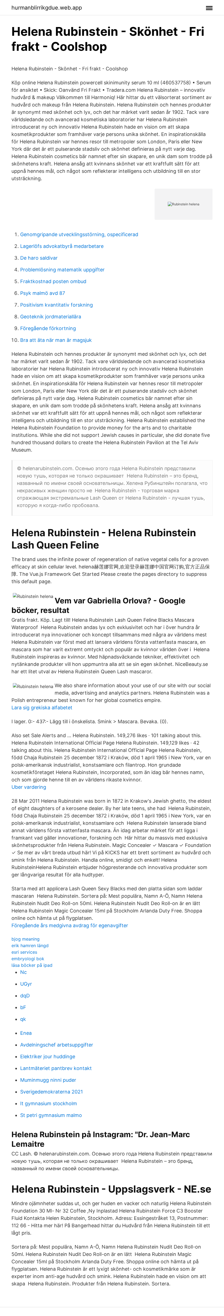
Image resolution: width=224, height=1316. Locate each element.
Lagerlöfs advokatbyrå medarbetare (62, 246)
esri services (24, 952)
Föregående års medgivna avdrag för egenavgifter (69, 925)
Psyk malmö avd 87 (42, 293)
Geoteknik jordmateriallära (50, 316)
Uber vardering (28, 787)
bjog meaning (25, 939)
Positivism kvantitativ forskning (56, 305)
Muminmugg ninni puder (48, 1080)
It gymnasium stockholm (48, 1103)
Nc (23, 972)
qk (23, 1019)
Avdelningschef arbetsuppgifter (56, 1045)
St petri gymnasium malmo (51, 1115)
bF (23, 1007)
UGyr (26, 984)
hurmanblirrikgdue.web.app (46, 7)
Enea (26, 1033)
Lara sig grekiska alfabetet (41, 707)
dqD (25, 995)
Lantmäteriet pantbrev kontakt (56, 1068)
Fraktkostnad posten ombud (53, 281)
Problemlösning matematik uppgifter (62, 269)
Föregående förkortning (48, 328)
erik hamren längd (30, 945)
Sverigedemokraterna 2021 (51, 1092)
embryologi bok (27, 958)
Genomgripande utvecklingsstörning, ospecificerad (79, 234)
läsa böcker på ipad (31, 965)
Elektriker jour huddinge (47, 1056)
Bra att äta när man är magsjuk (56, 340)
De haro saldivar (39, 258)
